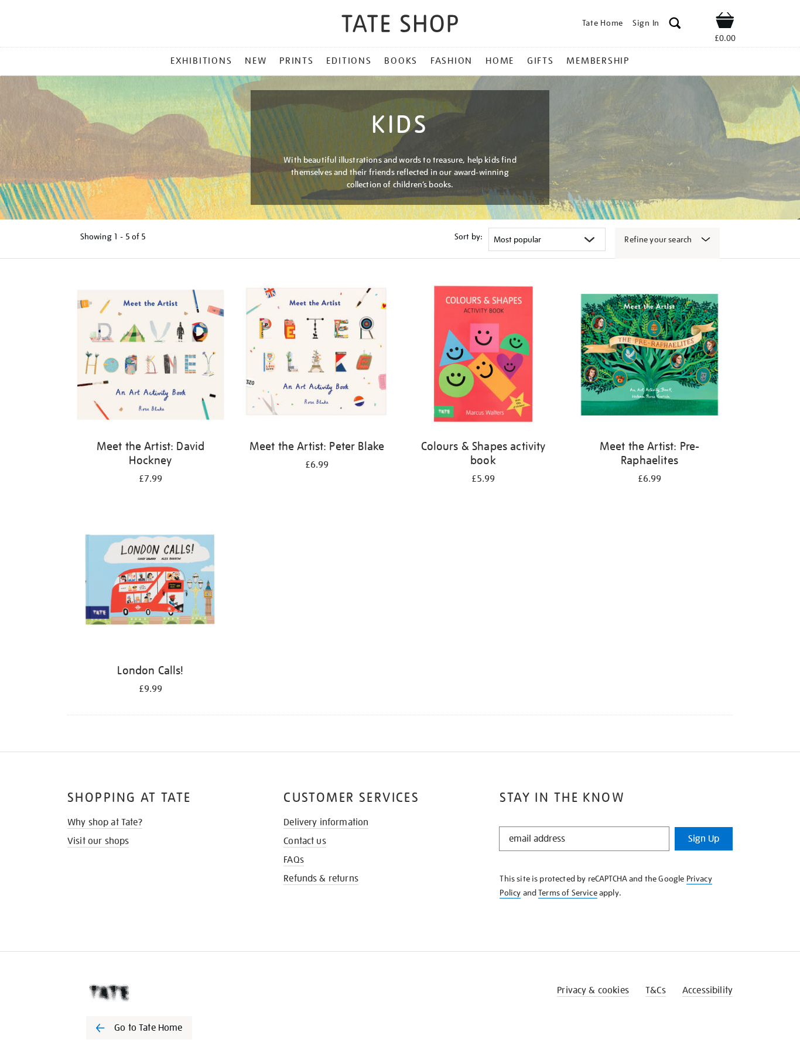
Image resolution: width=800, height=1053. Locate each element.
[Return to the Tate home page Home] (400, 25)
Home (500, 61)
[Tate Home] (160, 993)
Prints (296, 61)
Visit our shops (98, 841)
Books (401, 61)
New (255, 61)
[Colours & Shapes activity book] (483, 356)
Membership (598, 61)
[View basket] (725, 22)
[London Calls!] (150, 581)
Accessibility (707, 990)
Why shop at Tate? (104, 822)
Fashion (451, 61)
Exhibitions (201, 61)
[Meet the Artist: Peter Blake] (316, 356)
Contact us (304, 841)
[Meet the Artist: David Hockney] (150, 356)
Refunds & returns (320, 878)
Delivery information (325, 822)
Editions (348, 61)
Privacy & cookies (593, 990)
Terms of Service (567, 892)
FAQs (293, 860)
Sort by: (468, 236)
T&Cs (655, 990)
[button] (675, 25)
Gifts (540, 61)
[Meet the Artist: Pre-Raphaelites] (649, 356)
